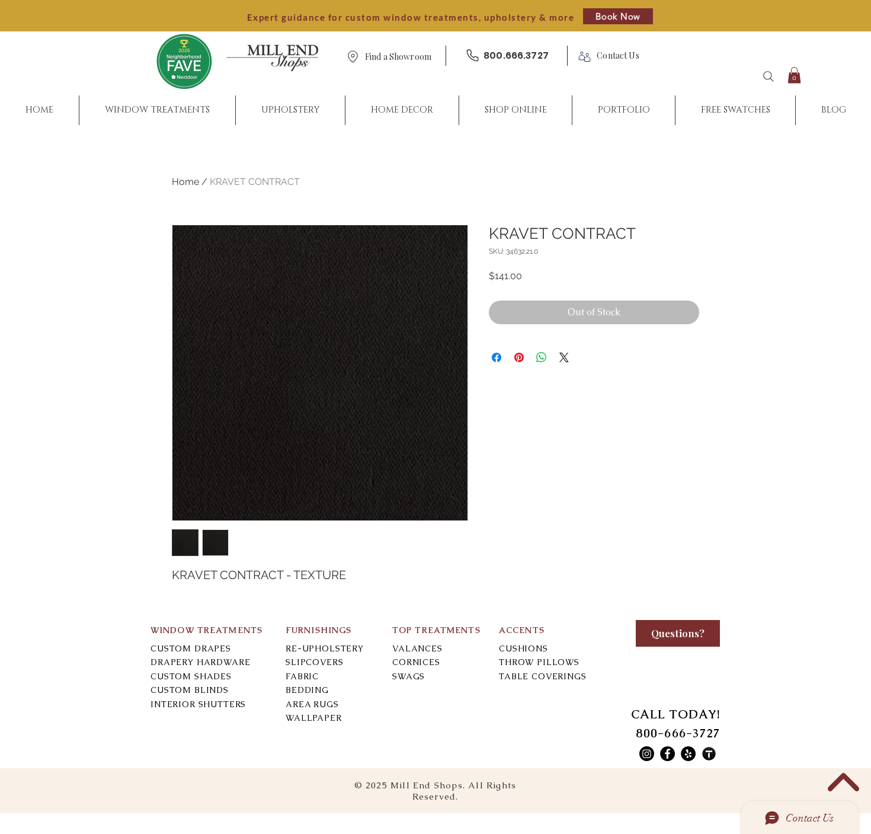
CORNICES (416, 662)
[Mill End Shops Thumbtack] (709, 753)
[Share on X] (564, 357)
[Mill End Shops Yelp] (688, 753)
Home (185, 181)
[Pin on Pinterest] (519, 357)
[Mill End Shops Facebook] (667, 753)
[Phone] (472, 55)
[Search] (768, 76)
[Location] (352, 57)
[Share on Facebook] (496, 357)
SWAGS (408, 676)
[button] (398, 57)
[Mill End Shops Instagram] (646, 753)
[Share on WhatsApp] (541, 357)
